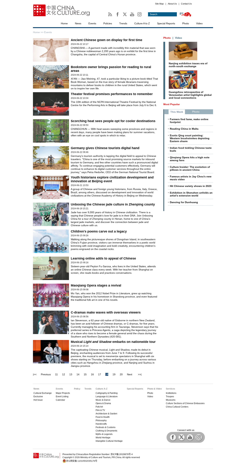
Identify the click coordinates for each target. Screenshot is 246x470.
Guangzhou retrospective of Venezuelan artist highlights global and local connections (190, 95)
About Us (172, 4)
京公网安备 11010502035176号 (81, 461)
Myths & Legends (104, 434)
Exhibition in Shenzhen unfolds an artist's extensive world (191, 194)
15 (85, 374)
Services (170, 389)
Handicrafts (101, 424)
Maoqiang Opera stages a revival (96, 285)
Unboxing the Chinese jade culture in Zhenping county (113, 204)
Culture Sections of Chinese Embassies (185, 403)
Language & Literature (107, 396)
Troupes (170, 396)
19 (114, 374)
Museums (170, 400)
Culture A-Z (101, 389)
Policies (107, 23)
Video (199, 23)
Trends (123, 23)
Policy (77, 389)
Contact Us (186, 4)
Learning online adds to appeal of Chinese (103, 258)
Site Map (159, 4)
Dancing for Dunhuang (184, 202)
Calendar (60, 400)
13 (70, 374)
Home (64, 23)
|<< (35, 374)
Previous (46, 374)
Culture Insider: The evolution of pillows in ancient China (190, 168)
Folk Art (99, 407)
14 (78, 374)
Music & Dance (103, 400)
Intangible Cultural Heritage (109, 441)
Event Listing (62, 396)
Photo (185, 23)
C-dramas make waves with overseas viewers (106, 312)
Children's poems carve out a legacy (99, 231)
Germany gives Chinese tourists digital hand (105, 148)
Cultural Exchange (42, 393)
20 (121, 374)
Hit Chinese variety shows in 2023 (190, 186)
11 (56, 374)
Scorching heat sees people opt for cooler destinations (113, 121)
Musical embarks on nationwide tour (113, 342)
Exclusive (38, 396)
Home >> (38, 32)
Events (92, 23)
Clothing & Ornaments (106, 430)
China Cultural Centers (177, 407)
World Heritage (103, 437)
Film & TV (100, 410)
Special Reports (166, 23)
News (78, 23)
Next (129, 374)
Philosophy (101, 420)
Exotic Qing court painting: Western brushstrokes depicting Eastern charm (189, 138)
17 (99, 374)
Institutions (171, 393)
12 (63, 374)
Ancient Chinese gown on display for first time (106, 40)
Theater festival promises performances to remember (112, 94)
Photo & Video (154, 389)
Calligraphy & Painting (107, 393)
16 (92, 374)
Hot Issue (38, 400)
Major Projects (63, 393)
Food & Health (103, 417)
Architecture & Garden (106, 413)
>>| (140, 374)
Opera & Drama (103, 403)
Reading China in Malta (184, 128)
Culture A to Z (142, 23)
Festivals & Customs (105, 427)
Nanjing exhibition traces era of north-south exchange (188, 65)
